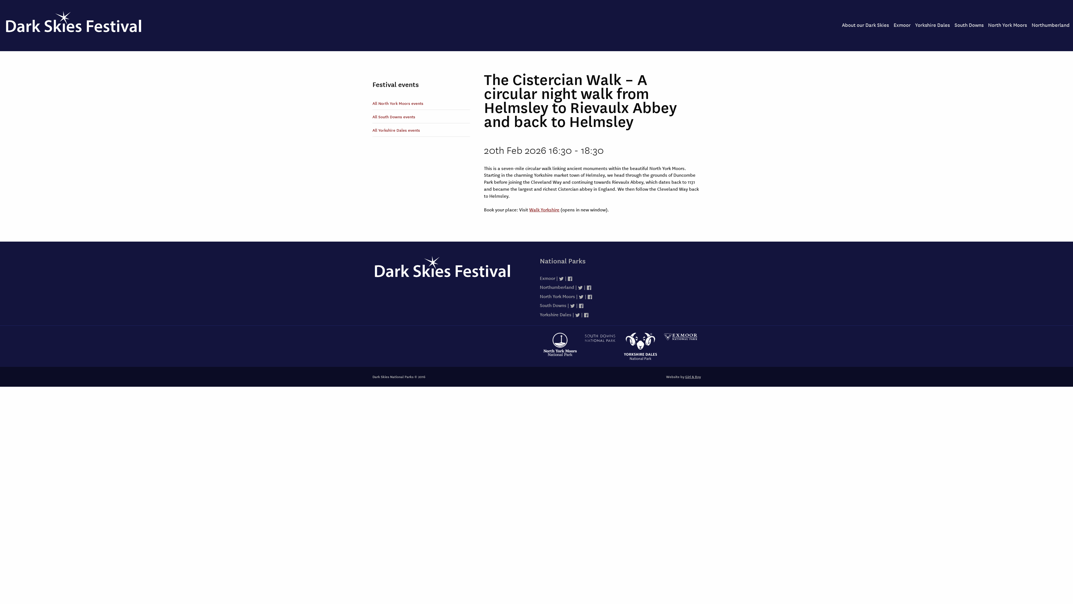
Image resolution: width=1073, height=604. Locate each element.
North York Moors (1007, 24)
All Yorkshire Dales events (396, 130)
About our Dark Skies (865, 24)
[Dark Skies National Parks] (452, 272)
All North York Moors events (397, 103)
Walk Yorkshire (544, 209)
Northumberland (1051, 24)
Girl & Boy (693, 376)
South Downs (969, 24)
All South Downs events (393, 116)
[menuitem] (865, 25)
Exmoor (902, 24)
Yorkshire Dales (932, 24)
